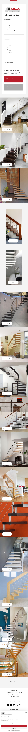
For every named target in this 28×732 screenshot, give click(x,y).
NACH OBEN (14, 681)
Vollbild (7, 129)
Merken (4, 100)
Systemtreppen (13, 30)
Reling (10, 52)
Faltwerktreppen (13, 28)
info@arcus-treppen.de (14, 702)
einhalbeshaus (14, 709)
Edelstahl (11, 46)
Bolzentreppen (12, 25)
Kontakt (14, 2)
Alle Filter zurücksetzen (12, 87)
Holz (10, 50)
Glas (10, 48)
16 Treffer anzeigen (10, 79)
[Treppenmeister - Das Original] (13, 9)
